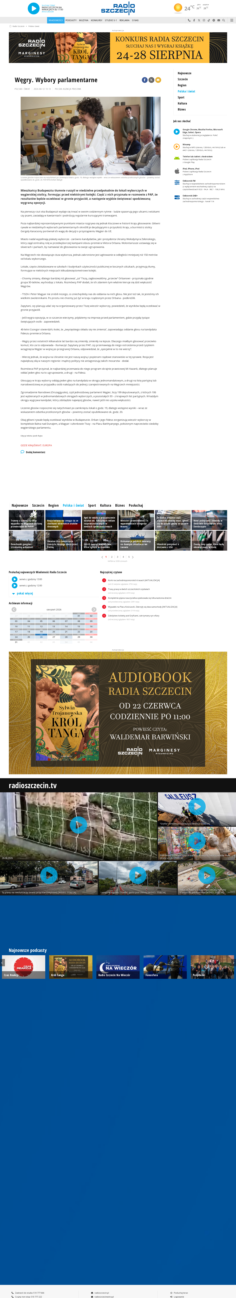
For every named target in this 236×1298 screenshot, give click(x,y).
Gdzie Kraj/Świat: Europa (36, 445)
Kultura (182, 103)
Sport (181, 97)
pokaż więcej (24, 593)
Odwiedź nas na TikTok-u (208, 20)
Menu (232, 20)
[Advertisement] (82, 477)
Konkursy (96, 20)
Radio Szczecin (18, 26)
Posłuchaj (136, 505)
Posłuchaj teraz (180, 1292)
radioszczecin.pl (101, 1292)
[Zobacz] (118, 47)
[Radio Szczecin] (118, 8)
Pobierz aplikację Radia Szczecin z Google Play (198, 159)
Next (233, 962)
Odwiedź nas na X (199, 20)
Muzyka (83, 20)
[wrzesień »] (89, 609)
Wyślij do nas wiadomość (218, 20)
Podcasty (71, 20)
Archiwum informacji (20, 603)
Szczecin (183, 79)
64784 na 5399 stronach (117, 561)
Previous (2, 962)
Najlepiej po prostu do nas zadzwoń (189, 20)
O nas (135, 20)
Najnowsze (184, 73)
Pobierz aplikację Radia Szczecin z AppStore (197, 171)
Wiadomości (56, 20)
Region (182, 85)
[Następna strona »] (132, 557)
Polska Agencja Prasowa (68, 88)
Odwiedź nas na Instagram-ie (203, 20)
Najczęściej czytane (111, 572)
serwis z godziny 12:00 (30, 585)
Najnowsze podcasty (28, 950)
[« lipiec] (18, 609)
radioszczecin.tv (33, 785)
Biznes (182, 109)
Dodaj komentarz (35, 452)
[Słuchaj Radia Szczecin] (34, 8)
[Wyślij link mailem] (158, 80)
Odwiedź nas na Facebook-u (194, 20)
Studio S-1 (111, 20)
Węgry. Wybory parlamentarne (56, 79)
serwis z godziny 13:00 (30, 579)
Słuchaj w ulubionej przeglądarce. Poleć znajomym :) (203, 133)
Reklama (124, 20)
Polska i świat (33, 26)
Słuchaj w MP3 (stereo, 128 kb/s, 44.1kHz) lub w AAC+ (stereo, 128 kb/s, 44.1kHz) (204, 147)
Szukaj (223, 20)
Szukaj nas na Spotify (213, 20)
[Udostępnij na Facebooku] (145, 80)
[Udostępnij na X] (151, 80)
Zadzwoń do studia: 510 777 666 (29, 1292)
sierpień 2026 (54, 609)
